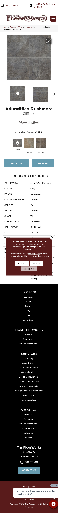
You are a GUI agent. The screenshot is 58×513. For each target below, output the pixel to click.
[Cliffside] (17, 143)
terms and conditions (19, 256)
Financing (42, 163)
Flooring (13, 27)
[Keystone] (29, 143)
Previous (4, 93)
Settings (29, 269)
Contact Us (16, 163)
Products (28, 27)
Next (53, 93)
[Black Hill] (40, 143)
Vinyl (20, 27)
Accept (22, 263)
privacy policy (33, 253)
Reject (36, 263)
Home (5, 27)
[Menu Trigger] (53, 19)
